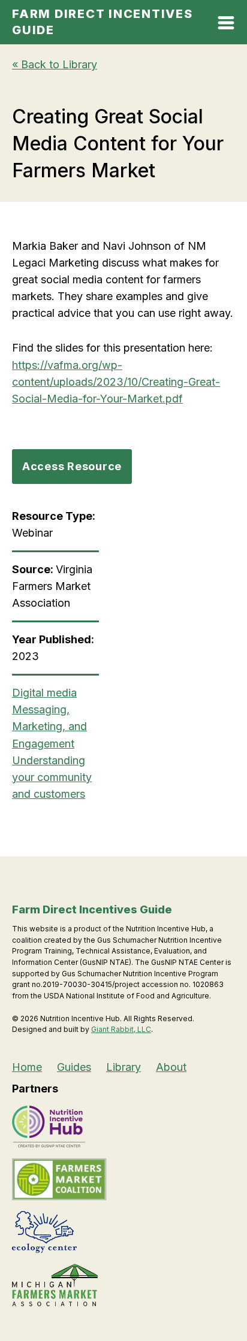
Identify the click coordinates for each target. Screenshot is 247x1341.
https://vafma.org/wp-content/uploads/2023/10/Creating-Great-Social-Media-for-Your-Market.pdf (116, 382)
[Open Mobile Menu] (226, 25)
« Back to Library (54, 64)
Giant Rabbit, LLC (121, 1029)
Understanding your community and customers (52, 777)
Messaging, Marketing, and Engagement (49, 726)
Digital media (44, 692)
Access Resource (72, 466)
